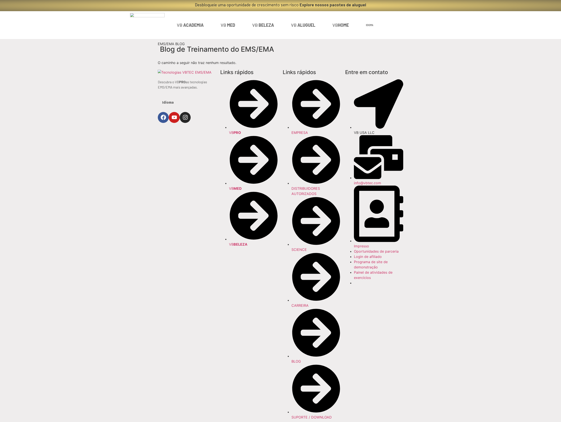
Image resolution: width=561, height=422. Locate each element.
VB (190, 25)
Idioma (369, 25)
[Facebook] (163, 117)
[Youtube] (174, 117)
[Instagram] (185, 117)
